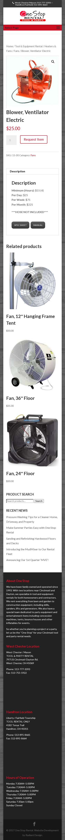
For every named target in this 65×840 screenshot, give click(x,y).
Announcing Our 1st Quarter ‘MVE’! (27, 559)
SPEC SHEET (20, 225)
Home (9, 46)
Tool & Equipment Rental (28, 46)
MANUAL (37, 225)
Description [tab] (17, 171)
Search (38, 501)
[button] (53, 62)
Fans (16, 50)
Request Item (34, 139)
